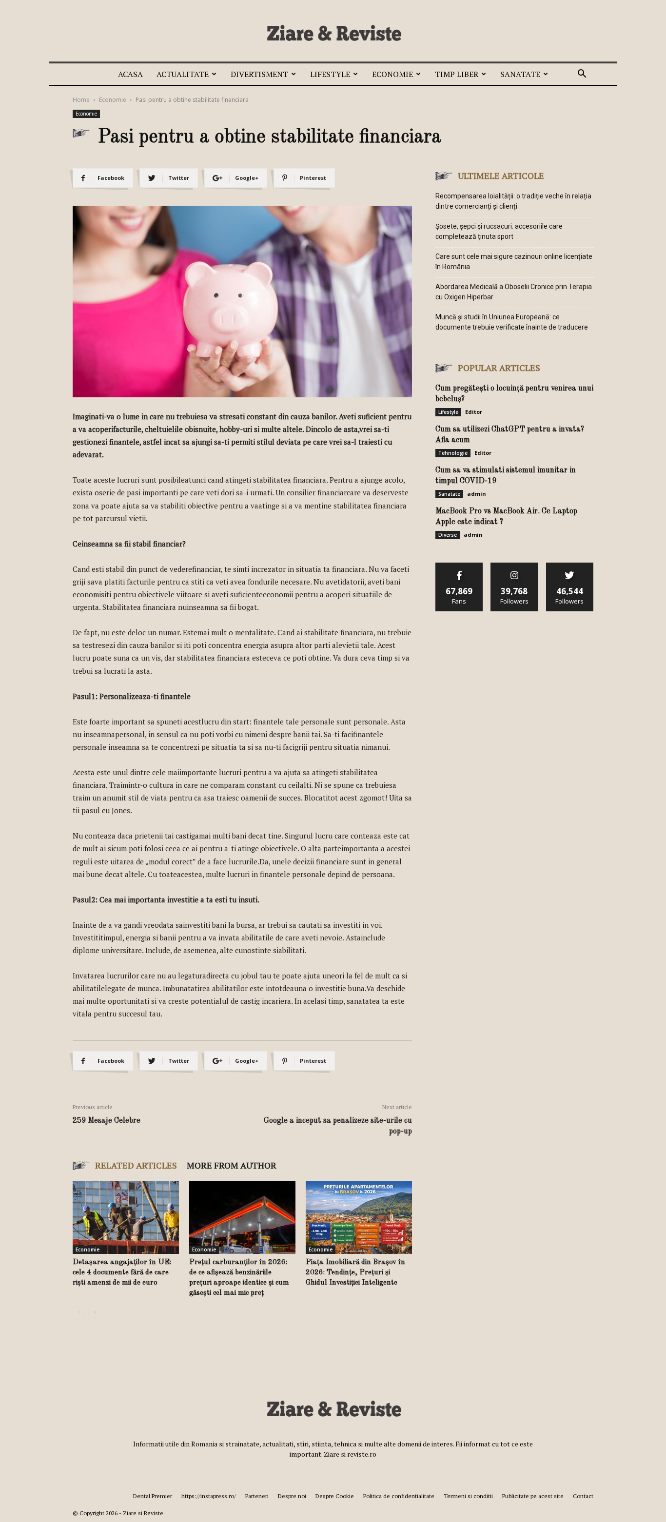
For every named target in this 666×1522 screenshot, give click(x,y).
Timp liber (456, 74)
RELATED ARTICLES (136, 1165)
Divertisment (259, 74)
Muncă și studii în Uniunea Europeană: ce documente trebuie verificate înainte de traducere (511, 322)
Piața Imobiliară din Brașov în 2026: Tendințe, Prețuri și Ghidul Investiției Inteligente (355, 1273)
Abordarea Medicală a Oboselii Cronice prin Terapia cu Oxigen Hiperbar (513, 292)
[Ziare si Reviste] (333, 32)
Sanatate (520, 74)
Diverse (447, 534)
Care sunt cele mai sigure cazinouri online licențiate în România (513, 262)
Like (459, 566)
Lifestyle (330, 74)
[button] (581, 74)
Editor (473, 411)
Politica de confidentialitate (398, 1496)
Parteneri (257, 1496)
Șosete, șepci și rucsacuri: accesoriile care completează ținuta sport (499, 231)
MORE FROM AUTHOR (231, 1165)
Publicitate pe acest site (533, 1496)
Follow (514, 566)
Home (81, 100)
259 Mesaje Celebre (106, 1121)
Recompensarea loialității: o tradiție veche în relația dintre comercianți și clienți (513, 201)
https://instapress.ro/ (208, 1496)
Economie (392, 74)
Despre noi (292, 1496)
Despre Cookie (334, 1496)
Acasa (130, 74)
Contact (583, 1496)
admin (476, 493)
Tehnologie (453, 452)
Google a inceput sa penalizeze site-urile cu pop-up (338, 1126)
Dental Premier (152, 1496)
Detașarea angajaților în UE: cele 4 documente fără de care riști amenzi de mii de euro (122, 1273)
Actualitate (183, 74)
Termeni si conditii (468, 1496)
